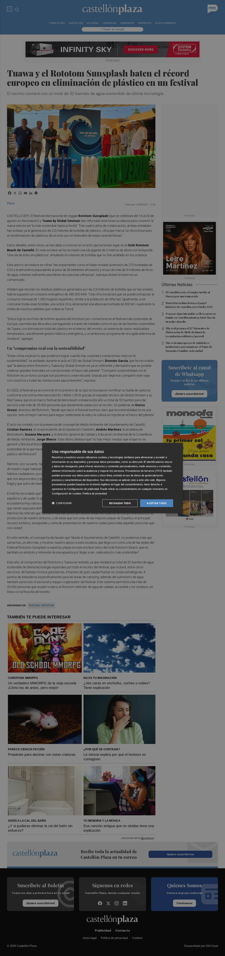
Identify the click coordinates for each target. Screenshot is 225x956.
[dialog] (112, 478)
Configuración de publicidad (83, 489)
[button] (62, 503)
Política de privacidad (95, 493)
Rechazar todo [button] (120, 503)
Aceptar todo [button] (156, 503)
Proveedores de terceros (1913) (143, 470)
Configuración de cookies (66, 493)
